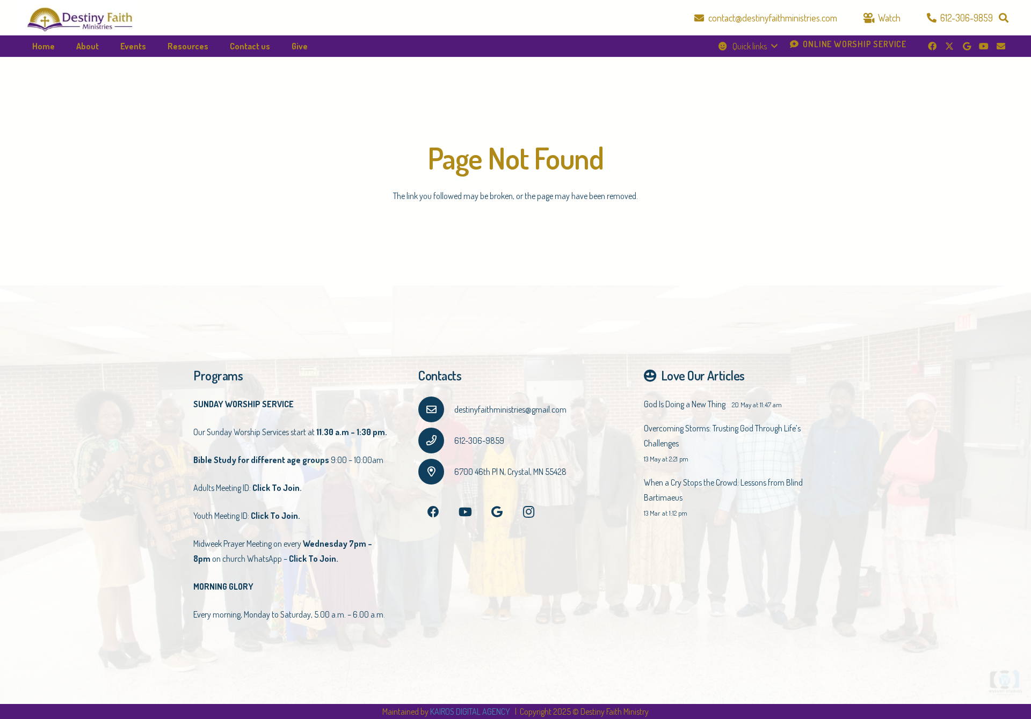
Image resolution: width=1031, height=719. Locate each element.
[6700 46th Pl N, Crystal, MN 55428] (436, 472)
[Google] (966, 46)
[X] (949, 46)
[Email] (1001, 46)
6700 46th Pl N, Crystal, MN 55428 (510, 471)
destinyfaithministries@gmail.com (510, 409)
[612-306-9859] (436, 440)
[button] (1003, 17)
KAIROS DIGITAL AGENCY (471, 711)
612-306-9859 (479, 440)
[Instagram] (528, 512)
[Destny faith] (79, 18)
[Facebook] (932, 46)
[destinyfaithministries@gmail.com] (436, 409)
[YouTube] (983, 46)
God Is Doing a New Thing (684, 404)
